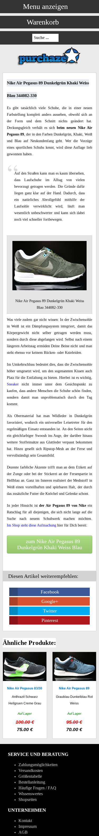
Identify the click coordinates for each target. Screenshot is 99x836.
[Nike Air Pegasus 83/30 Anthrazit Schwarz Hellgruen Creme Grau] (25, 695)
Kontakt (25, 820)
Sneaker (13, 384)
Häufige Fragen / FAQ (37, 788)
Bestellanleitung (31, 782)
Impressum (27, 826)
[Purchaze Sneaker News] (50, 65)
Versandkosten (30, 770)
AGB (23, 832)
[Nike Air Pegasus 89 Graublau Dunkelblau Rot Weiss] (74, 695)
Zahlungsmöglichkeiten (38, 764)
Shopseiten (27, 799)
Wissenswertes (30, 793)
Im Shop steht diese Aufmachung (31, 525)
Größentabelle (30, 776)
